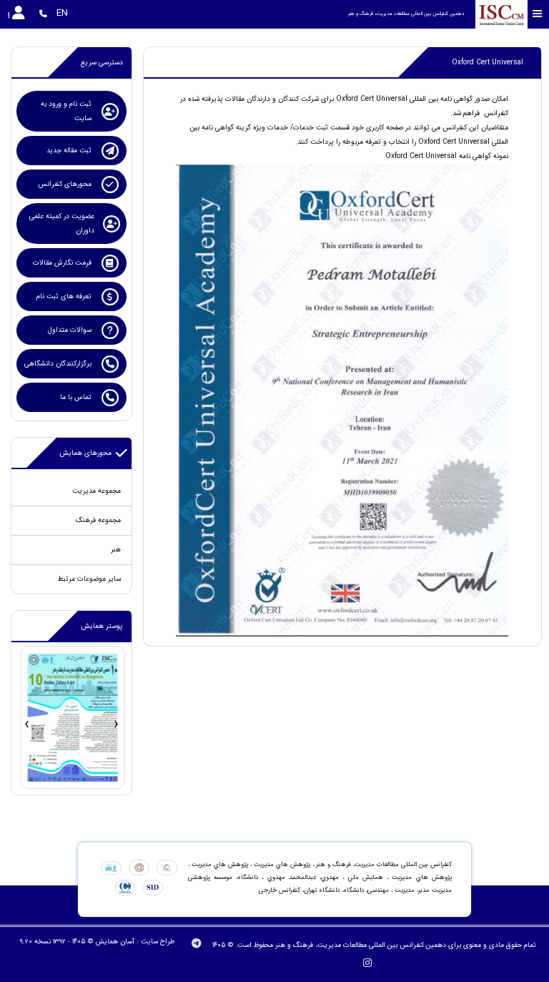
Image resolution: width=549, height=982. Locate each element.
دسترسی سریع (102, 62)
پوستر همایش (102, 626)
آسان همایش (114, 941)
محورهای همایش (85, 453)
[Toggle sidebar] (538, 14)
